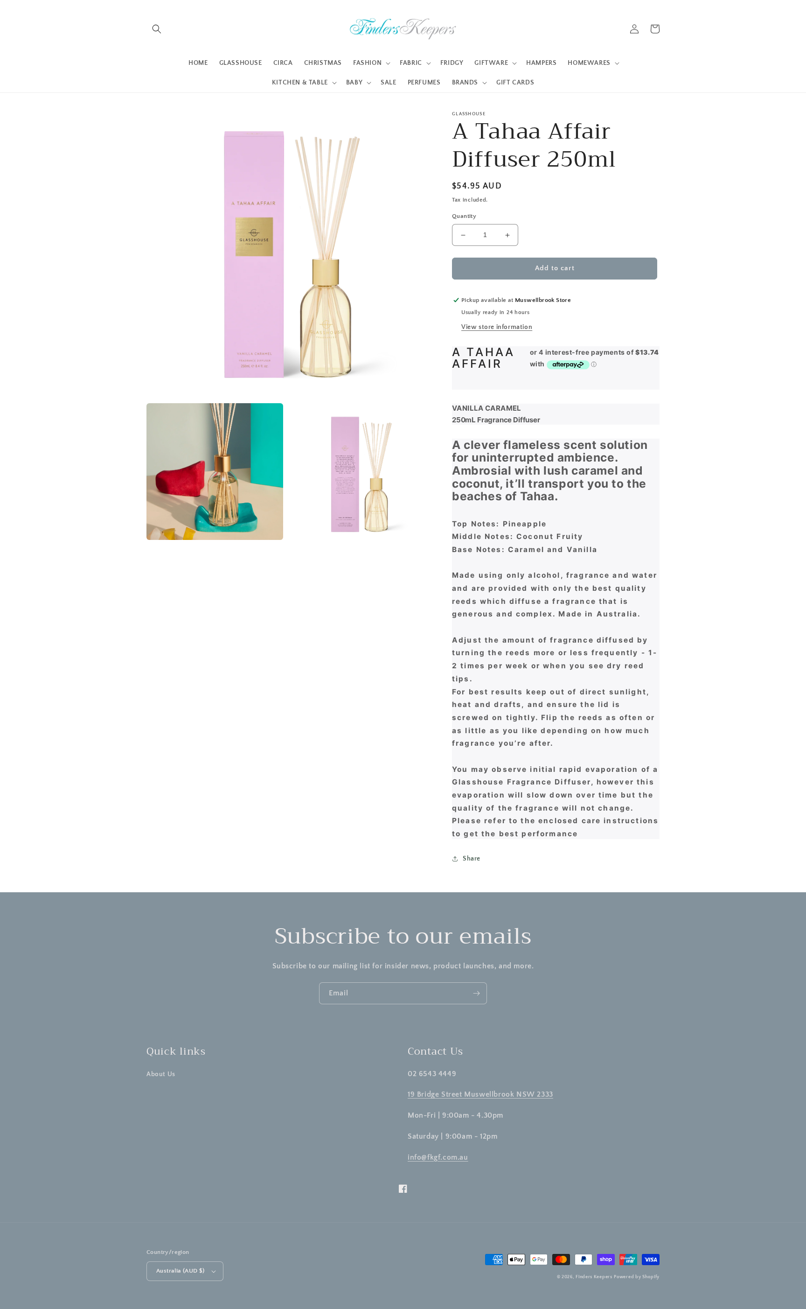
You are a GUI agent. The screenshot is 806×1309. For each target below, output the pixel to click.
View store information (496, 327)
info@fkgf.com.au (438, 1157)
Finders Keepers (594, 1277)
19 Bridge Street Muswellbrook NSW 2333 (480, 1094)
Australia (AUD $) (180, 1270)
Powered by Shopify (637, 1277)
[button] (156, 29)
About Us (160, 1074)
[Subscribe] (476, 993)
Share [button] (471, 858)
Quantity (464, 216)
